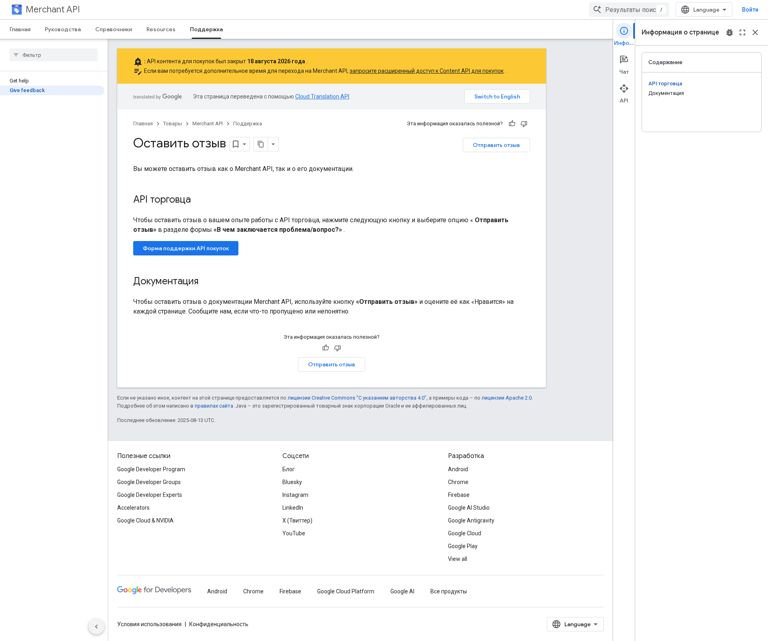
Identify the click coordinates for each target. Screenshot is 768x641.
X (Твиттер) (297, 520)
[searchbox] (54, 54)
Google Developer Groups (149, 482)
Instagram (295, 495)
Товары (172, 124)
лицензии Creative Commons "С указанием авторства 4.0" (357, 398)
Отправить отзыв (496, 145)
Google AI (402, 591)
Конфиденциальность (218, 624)
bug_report (729, 32)
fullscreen (742, 32)
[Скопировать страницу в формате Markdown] (261, 144)
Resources (161, 29)
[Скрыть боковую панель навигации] (96, 627)
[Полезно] (512, 124)
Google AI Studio (469, 507)
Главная (20, 29)
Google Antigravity (471, 520)
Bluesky (292, 482)
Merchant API (53, 9)
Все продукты (448, 591)
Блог (288, 469)
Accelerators (133, 507)
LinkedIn (292, 507)
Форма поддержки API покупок (186, 248)
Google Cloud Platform (345, 591)
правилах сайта (214, 406)
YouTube (293, 533)
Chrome (458, 482)
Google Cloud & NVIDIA (145, 520)
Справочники (113, 29)
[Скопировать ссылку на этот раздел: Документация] (206, 282)
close (755, 32)
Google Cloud (464, 533)
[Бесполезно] (524, 124)
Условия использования (149, 624)
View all (457, 559)
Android (458, 469)
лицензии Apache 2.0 (507, 398)
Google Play (463, 546)
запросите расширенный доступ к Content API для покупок (427, 71)
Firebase (459, 495)
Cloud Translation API (322, 96)
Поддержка (206, 29)
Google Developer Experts (149, 495)
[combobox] (629, 9)
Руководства (63, 29)
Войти (750, 9)
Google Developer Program (151, 469)
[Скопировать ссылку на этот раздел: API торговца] (199, 200)
